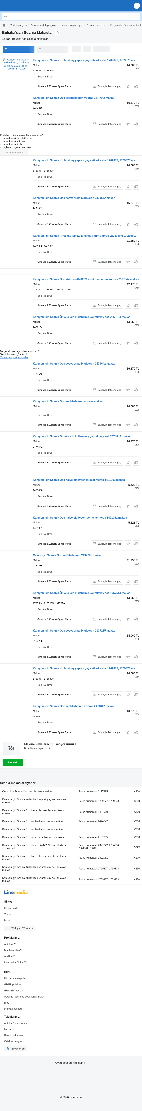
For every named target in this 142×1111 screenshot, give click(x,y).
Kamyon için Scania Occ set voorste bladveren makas (33, 837)
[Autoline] (4, 25)
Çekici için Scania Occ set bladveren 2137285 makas (67, 555)
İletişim (8, 920)
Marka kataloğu (13, 1008)
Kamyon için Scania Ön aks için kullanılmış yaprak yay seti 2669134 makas (81, 317)
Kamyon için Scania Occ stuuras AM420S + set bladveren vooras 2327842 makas (86, 279)
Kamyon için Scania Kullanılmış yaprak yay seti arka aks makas (34, 801)
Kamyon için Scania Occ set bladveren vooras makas (68, 401)
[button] (137, 5)
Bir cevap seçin (14, 152)
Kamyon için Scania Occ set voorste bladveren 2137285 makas (74, 630)
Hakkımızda (11, 908)
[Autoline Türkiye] (22, 5)
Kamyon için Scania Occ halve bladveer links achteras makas (33, 812)
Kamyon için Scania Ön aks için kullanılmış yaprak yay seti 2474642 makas (81, 436)
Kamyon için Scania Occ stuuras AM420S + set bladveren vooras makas (35, 847)
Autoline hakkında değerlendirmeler (24, 996)
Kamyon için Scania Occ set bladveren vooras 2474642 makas (73, 97)
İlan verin (12, 762)
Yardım (8, 914)
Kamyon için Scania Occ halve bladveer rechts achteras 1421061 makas (80, 517)
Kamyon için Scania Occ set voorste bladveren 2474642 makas (74, 197)
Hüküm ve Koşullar (15, 978)
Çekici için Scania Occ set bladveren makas (27, 791)
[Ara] (137, 16)
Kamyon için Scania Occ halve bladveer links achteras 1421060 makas (79, 479)
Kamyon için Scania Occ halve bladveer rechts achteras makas (34, 857)
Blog (6, 1002)
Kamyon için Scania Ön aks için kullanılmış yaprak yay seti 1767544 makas (81, 593)
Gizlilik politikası (13, 984)
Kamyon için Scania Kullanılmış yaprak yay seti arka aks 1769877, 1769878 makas (86, 60)
